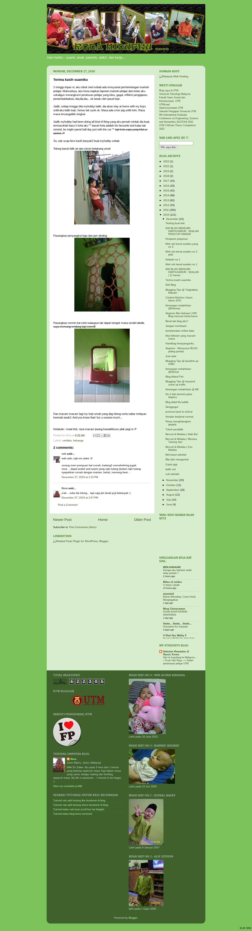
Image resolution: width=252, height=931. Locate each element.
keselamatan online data (179, 330)
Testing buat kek (175, 223)
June (169, 504)
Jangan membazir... (177, 326)
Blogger (133, 917)
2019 (166, 171)
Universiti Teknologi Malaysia (174, 94)
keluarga (78, 440)
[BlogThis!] (98, 435)
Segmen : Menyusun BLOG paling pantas (181, 350)
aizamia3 (168, 593)
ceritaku (67, 440)
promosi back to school (178, 411)
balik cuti (170, 469)
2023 (166, 161)
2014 (166, 195)
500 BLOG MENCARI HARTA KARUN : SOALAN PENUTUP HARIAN (182, 231)
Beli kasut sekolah (176, 454)
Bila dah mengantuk (177, 459)
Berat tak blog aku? (176, 321)
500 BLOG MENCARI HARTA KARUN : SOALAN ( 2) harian (182, 272)
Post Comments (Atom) (82, 527)
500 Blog (170, 284)
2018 (166, 176)
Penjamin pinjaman (176, 239)
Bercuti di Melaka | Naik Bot (181, 434)
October (171, 485)
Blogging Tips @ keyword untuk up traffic (180, 383)
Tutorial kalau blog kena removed (72, 813)
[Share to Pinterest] (109, 435)
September (173, 490)
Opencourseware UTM (171, 107)
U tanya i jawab (171, 585)
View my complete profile (67, 786)
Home (103, 520)
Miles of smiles (172, 582)
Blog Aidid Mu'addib (176, 402)
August (170, 494)
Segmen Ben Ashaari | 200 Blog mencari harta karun (181, 315)
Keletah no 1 (172, 259)
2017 (166, 180)
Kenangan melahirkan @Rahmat (178, 307)
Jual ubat (170, 356)
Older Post (142, 520)
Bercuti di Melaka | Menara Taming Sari (181, 440)
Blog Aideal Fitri (174, 376)
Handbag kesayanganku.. (180, 343)
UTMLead (164, 104)
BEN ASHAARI (172, 567)
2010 (166, 214)
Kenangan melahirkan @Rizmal (178, 370)
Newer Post (62, 520)
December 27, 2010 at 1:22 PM (80, 477)
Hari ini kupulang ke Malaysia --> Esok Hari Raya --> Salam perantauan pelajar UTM (180, 660)
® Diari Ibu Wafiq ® (175, 635)
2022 (166, 166)
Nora (65, 488)
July (169, 499)
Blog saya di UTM (168, 90)
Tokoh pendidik (174, 429)
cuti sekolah (172, 474)
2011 (166, 210)
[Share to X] (101, 435)
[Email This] (94, 435)
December (172, 219)
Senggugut (171, 407)
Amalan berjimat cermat (179, 416)
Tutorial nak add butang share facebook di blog (80, 805)
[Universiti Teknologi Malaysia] (88, 705)
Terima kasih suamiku (178, 280)
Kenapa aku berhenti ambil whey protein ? (177, 572)
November (172, 480)
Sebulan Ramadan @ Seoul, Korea (176, 653)
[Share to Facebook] (105, 435)
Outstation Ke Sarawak (175, 626)
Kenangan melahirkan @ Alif (182, 389)
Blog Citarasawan (174, 608)
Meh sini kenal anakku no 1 (181, 264)
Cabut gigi (171, 464)
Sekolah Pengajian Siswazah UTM (177, 111)
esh (64, 453)
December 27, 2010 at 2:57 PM (80, 497)
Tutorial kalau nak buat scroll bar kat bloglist (78, 809)
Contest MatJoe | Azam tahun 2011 (179, 299)
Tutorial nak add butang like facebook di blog (79, 800)
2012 (166, 205)
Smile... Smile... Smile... (177, 623)
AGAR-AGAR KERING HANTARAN (175, 613)
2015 (166, 190)
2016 (166, 185)
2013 (166, 200)
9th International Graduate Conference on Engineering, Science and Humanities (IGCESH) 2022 (178, 118)
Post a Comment (67, 504)
